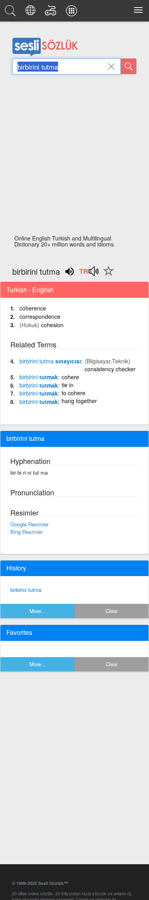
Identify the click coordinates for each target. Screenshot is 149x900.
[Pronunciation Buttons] (89, 274)
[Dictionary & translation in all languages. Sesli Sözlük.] (11, 13)
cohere (70, 377)
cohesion (52, 325)
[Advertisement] (74, 156)
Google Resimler (29, 524)
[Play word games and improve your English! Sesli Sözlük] (51, 13)
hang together (79, 401)
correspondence (39, 316)
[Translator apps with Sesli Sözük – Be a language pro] (72, 13)
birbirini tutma (25, 590)
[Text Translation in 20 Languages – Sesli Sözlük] (31, 13)
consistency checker (110, 369)
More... (37, 611)
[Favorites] (106, 275)
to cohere (73, 393)
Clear (112, 611)
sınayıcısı (50, 361)
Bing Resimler (26, 531)
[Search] (129, 66)
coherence (32, 308)
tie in (68, 385)
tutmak (38, 377)
